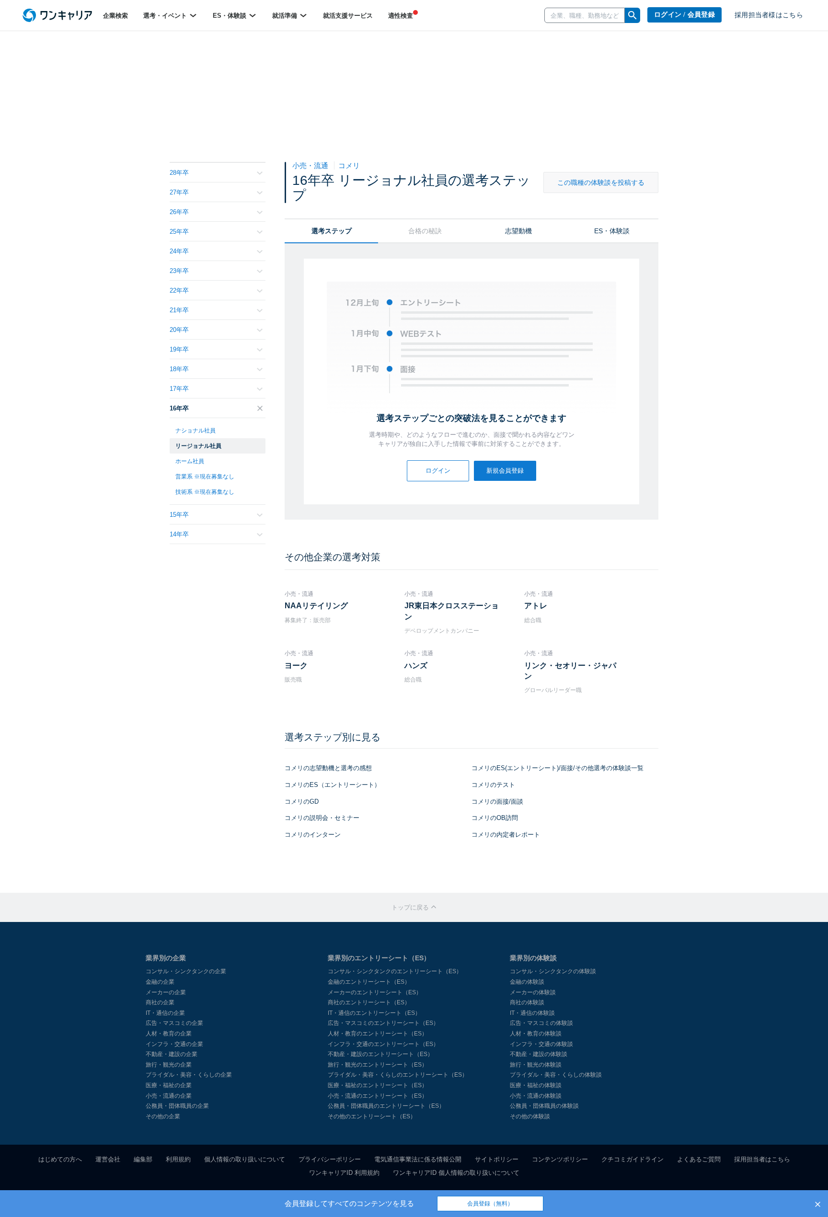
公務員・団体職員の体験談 (544, 1106)
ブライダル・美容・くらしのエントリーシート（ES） (398, 1074)
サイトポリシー (496, 1159)
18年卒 (179, 369)
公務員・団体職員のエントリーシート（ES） (386, 1106)
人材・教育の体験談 (536, 1033)
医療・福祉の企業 (169, 1085)
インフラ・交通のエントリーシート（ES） (383, 1044)
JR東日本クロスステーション (451, 611)
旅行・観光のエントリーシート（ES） (377, 1064)
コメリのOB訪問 (495, 817)
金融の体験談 (527, 981)
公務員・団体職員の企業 (177, 1106)
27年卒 (179, 192)
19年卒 (179, 349)
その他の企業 (163, 1116)
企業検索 (115, 15)
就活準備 (285, 15)
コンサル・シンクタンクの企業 (186, 971)
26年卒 (179, 212)
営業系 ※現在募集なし (204, 476)
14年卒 (179, 534)
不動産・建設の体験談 (538, 1054)
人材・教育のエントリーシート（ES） (377, 1033)
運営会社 (107, 1159)
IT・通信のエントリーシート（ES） (374, 1013)
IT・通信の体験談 (532, 1013)
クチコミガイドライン (632, 1159)
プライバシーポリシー (330, 1159)
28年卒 (179, 172)
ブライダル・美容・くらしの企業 (189, 1074)
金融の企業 (160, 981)
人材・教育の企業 (169, 1033)
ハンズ (415, 665)
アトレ (535, 606)
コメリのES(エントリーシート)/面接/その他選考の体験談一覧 (558, 768)
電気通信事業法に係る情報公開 (417, 1159)
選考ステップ (331, 231)
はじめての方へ (60, 1159)
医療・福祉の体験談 (536, 1085)
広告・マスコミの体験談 (541, 1023)
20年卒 (179, 329)
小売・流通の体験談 (536, 1095)
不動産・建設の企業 (171, 1054)
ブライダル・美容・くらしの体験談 (556, 1074)
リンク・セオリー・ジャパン (570, 670)
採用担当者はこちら (762, 1159)
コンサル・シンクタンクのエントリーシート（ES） (395, 971)
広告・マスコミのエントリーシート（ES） (383, 1023)
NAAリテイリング (316, 606)
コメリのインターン (313, 834)
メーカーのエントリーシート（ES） (375, 992)
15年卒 (179, 514)
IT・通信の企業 (165, 1013)
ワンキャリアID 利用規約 (344, 1172)
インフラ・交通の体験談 (541, 1044)
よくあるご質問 (699, 1159)
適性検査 (400, 15)
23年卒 (179, 270)
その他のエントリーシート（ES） (372, 1116)
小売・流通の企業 (169, 1095)
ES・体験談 (230, 15)
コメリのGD (302, 801)
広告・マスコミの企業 (174, 1023)
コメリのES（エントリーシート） (332, 784)
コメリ (349, 165)
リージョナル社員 (198, 446)
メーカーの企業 (166, 992)
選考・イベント (166, 15)
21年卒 (179, 310)
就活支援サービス (348, 15)
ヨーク (296, 665)
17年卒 (179, 388)
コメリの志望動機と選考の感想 (328, 768)
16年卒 (179, 408)
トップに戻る (411, 907)
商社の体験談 (527, 1002)
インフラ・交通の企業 (174, 1044)
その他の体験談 (530, 1116)
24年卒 (179, 251)
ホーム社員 (189, 461)
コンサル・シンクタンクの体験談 (553, 971)
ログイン (438, 470)
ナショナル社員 (195, 430)
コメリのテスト (493, 784)
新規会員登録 (505, 470)
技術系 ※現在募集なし (204, 492)
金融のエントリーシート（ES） (369, 981)
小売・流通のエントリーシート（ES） (377, 1095)
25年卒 (179, 231)
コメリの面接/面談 (497, 801)
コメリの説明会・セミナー (322, 817)
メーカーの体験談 (533, 992)
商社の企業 (160, 1002)
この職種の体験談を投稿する (600, 182)
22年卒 (179, 290)
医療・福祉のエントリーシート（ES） (377, 1085)
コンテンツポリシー (560, 1159)
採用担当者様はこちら (769, 15)
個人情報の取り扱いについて (244, 1159)
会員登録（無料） (490, 1203)
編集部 (143, 1159)
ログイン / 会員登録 (684, 14)
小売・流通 (311, 165)
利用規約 (178, 1159)
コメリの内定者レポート (506, 834)
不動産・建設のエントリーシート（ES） (380, 1054)
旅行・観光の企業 (169, 1064)
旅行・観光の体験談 (536, 1064)
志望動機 (518, 231)
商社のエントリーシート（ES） (369, 1002)
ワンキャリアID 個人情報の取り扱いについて (456, 1172)
